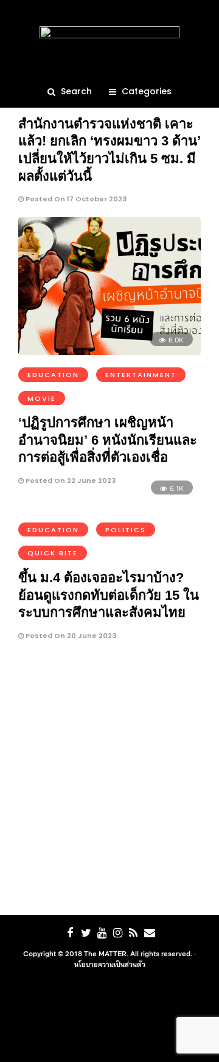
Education (53, 375)
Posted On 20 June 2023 (70, 635)
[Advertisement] (109, 781)
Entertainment (140, 375)
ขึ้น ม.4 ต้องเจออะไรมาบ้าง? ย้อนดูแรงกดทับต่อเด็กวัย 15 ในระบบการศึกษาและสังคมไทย (108, 595)
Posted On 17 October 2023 (75, 199)
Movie (41, 398)
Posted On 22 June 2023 (70, 480)
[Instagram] (117, 933)
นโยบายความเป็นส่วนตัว (109, 964)
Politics (125, 530)
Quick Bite (52, 553)
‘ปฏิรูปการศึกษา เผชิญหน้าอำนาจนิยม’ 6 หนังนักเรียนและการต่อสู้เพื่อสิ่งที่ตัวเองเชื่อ (107, 440)
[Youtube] (101, 933)
